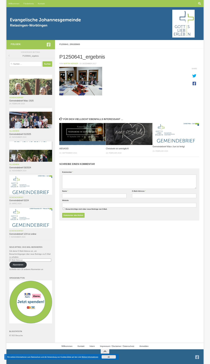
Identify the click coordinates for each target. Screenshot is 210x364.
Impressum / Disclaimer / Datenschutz (117, 346)
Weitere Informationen (90, 357)
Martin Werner (70, 64)
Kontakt (41, 3)
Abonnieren (18, 265)
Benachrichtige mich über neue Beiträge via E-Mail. (86, 209)
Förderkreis (28, 3)
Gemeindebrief (16, 97)
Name (65, 191)
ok (109, 357)
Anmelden (144, 346)
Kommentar (67, 172)
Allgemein (14, 131)
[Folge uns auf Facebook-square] (48, 44)
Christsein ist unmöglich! (117, 148)
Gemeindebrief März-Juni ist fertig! (169, 146)
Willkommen (13, 3)
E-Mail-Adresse (139, 191)
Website (65, 200)
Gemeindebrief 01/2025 (20, 134)
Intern (92, 346)
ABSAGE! (64, 148)
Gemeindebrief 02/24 (19, 200)
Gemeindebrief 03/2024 (20, 167)
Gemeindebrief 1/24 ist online (22, 234)
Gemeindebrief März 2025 (21, 101)
